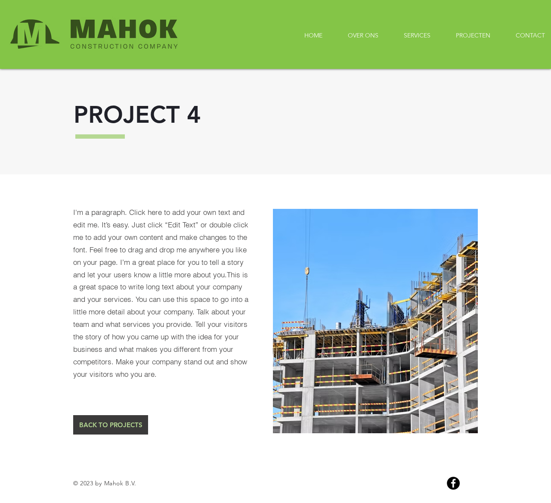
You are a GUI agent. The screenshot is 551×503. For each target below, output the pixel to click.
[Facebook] (453, 483)
